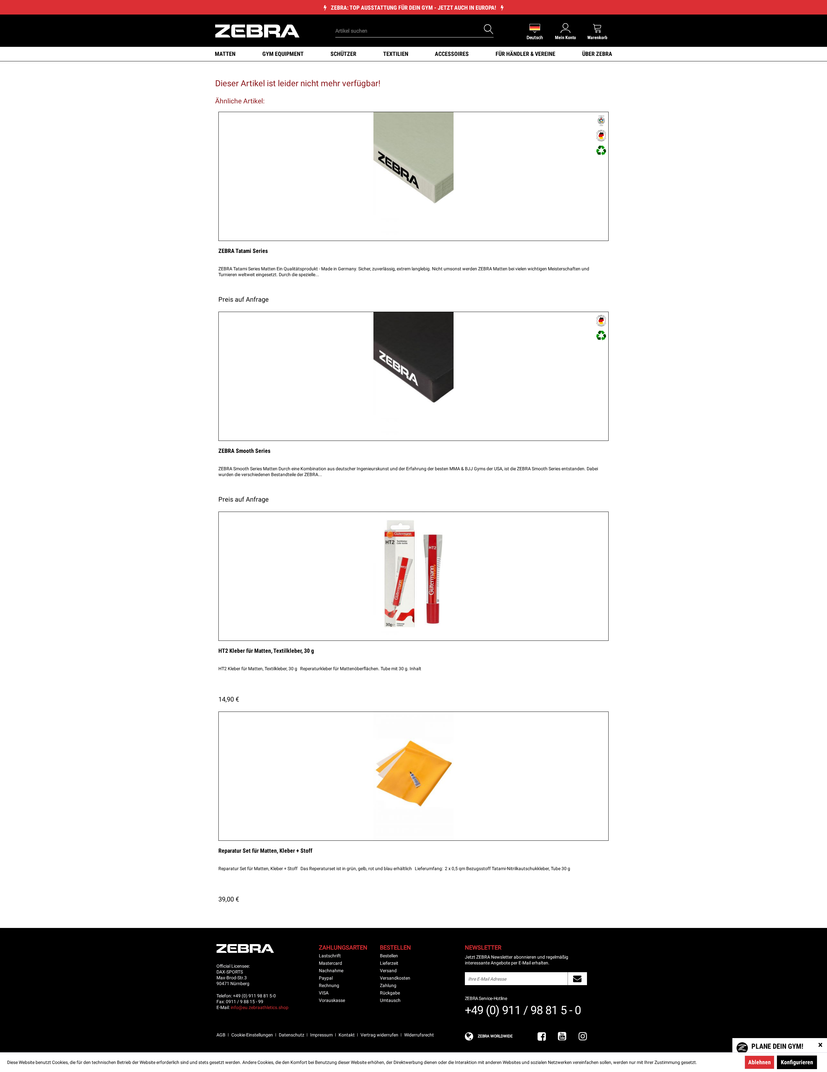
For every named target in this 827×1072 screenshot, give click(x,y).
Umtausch (390, 1000)
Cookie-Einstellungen (252, 1034)
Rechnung (329, 985)
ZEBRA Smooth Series (244, 450)
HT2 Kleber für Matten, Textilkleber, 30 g (266, 650)
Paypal (326, 978)
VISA (324, 992)
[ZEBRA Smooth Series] (413, 376)
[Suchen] (489, 29)
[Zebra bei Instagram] (583, 1036)
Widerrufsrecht (419, 1034)
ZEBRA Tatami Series (243, 250)
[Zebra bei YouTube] (562, 1036)
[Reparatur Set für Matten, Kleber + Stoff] (413, 776)
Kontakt (347, 1034)
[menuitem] (403, 21)
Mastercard (330, 963)
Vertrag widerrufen (379, 1034)
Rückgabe (390, 992)
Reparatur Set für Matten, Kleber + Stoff (265, 850)
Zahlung (388, 985)
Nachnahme (331, 970)
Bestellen (389, 955)
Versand (388, 970)
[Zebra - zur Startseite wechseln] (257, 30)
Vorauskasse (332, 1000)
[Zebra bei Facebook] (542, 1036)
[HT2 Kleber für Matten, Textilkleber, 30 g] (413, 576)
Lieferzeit (389, 963)
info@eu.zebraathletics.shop (259, 1007)
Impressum (321, 1034)
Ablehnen (759, 1062)
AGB (220, 1034)
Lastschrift (330, 955)
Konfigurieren (797, 1062)
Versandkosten (395, 978)
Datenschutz (291, 1034)
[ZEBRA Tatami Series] (413, 176)
